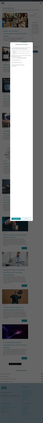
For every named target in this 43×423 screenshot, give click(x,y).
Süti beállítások (26, 218)
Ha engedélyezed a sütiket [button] (16, 60)
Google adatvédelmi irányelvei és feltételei (21, 57)
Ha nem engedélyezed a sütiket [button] (17, 62)
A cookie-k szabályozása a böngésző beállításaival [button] (18, 65)
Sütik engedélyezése (16, 218)
